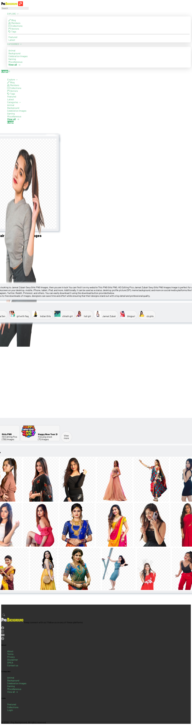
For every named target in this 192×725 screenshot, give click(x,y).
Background (14, 53)
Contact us (12, 665)
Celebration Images (18, 56)
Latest (11, 39)
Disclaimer (12, 659)
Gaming (12, 59)
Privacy (11, 656)
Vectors (15, 28)
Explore (11, 13)
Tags (13, 31)
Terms (10, 654)
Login (10, 710)
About (10, 651)
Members (15, 23)
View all (11, 691)
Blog (13, 20)
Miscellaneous (15, 61)
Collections (16, 25)
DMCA (10, 662)
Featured (12, 37)
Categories (13, 44)
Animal (11, 50)
